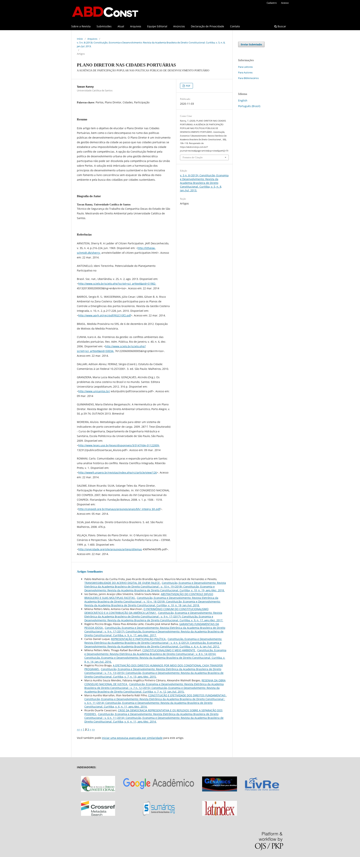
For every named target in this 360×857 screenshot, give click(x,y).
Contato (235, 26)
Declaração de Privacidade (207, 26)
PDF (187, 85)
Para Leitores (245, 67)
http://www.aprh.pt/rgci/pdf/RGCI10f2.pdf (104, 315)
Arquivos (135, 26)
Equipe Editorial (157, 26)
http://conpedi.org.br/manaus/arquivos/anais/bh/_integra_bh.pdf (119, 509)
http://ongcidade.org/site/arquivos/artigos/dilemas (110, 549)
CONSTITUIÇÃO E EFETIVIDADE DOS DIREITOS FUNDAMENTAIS (187, 695)
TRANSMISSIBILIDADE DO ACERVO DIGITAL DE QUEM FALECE (122, 583)
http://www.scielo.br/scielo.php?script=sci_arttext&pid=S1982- (117, 283)
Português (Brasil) (249, 106)
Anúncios (179, 26)
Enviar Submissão (251, 44)
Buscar (281, 26)
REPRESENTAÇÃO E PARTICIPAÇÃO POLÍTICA (138, 639)
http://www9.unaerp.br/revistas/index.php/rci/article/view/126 (117, 472)
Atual (121, 26)
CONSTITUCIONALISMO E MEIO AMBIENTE (169, 650)
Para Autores (245, 72)
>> (93, 729)
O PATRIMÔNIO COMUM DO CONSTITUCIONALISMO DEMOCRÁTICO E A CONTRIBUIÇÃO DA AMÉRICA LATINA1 (146, 611)
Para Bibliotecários (248, 78)
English (242, 100)
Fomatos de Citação (193, 157)
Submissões (104, 26)
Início (80, 38)
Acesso (285, 2)
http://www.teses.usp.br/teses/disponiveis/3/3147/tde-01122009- (119, 445)
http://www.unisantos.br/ (94, 391)
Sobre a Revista (81, 26)
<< (78, 729)
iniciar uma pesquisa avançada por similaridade (132, 738)
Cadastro (272, 2)
